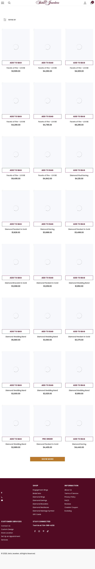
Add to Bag (16, 63)
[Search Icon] (9, 3)
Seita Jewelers (13, 553)
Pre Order (47, 439)
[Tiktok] (48, 531)
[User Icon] (85, 3)
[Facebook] (35, 531)
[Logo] (47, 2)
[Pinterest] (43, 531)
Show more (48, 459)
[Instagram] (39, 531)
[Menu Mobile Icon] (2, 3)
